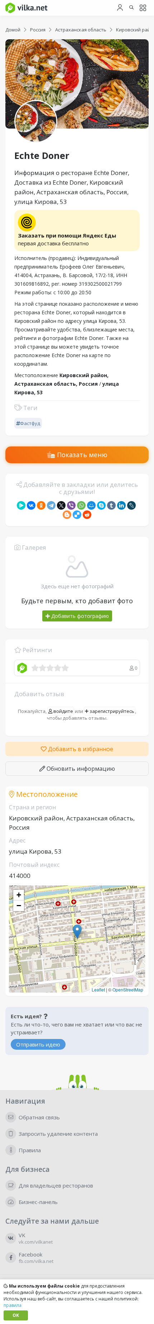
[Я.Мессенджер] (21, 505)
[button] (77, 931)
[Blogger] (67, 514)
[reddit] (87, 514)
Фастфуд (30, 423)
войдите (62, 711)
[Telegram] (51, 505)
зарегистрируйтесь (111, 711)
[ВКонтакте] (31, 505)
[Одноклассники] (41, 505)
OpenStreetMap (127, 989)
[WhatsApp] (81, 505)
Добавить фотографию (79, 616)
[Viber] (71, 505)
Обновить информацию (80, 769)
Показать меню (81, 454)
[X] (61, 505)
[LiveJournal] (131, 505)
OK (16, 1315)
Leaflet (98, 989)
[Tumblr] (111, 505)
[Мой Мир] (91, 505)
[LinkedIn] (121, 505)
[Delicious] (77, 514)
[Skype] (101, 505)
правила (12, 1305)
